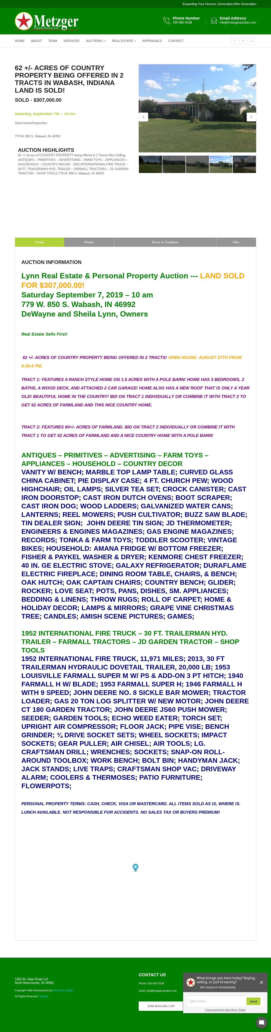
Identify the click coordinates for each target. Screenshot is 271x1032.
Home (20, 41)
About (36, 41)
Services (72, 41)
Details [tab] (39, 242)
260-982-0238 (182, 22)
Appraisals (152, 41)
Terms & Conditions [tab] (165, 242)
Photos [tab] (89, 242)
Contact (176, 41)
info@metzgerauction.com (238, 22)
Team (52, 41)
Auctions (94, 41)
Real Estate (122, 41)
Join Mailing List (161, 1006)
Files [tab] (236, 242)
